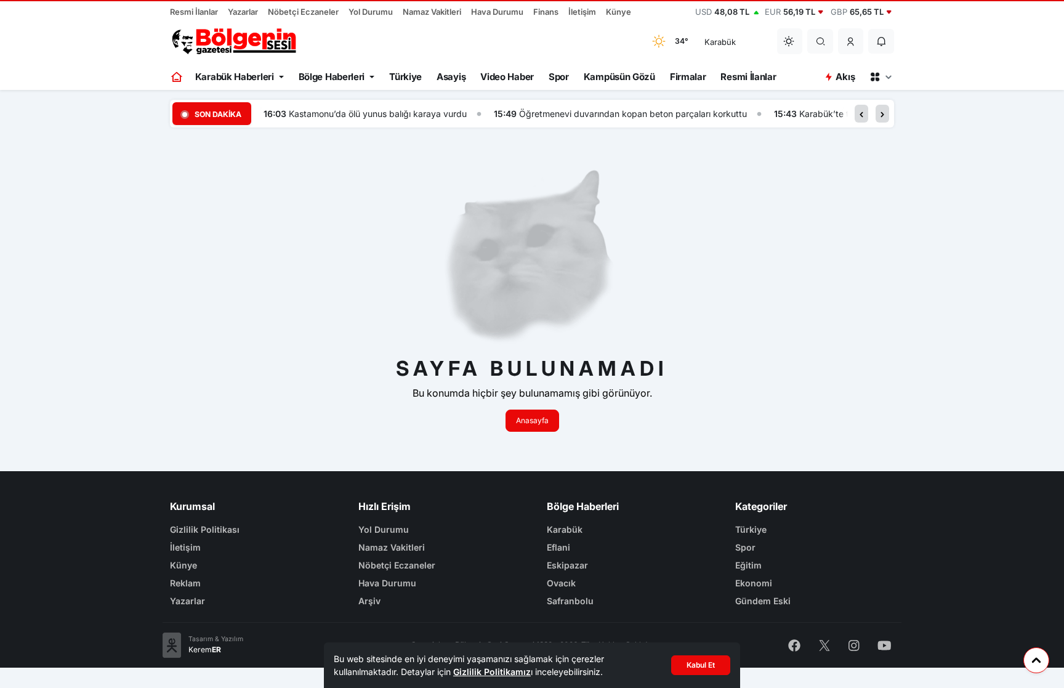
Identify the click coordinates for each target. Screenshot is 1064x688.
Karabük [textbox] (720, 42)
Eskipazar (567, 565)
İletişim (582, 12)
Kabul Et (701, 665)
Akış (845, 77)
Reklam (185, 583)
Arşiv (369, 601)
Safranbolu (570, 601)
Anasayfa (532, 420)
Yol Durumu (371, 12)
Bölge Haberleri (332, 77)
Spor (559, 77)
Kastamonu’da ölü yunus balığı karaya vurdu (378, 113)
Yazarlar (243, 12)
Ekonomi (753, 583)
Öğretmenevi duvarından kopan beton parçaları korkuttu (633, 113)
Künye (618, 12)
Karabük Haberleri (234, 77)
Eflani (558, 547)
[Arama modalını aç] (820, 41)
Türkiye (405, 77)
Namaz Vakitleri (432, 12)
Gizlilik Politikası (205, 529)
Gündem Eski (763, 601)
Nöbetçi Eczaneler (303, 12)
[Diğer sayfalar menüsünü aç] (880, 77)
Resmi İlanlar (194, 12)
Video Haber (507, 77)
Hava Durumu (497, 12)
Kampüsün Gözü (619, 77)
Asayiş (451, 77)
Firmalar (688, 77)
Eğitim (748, 565)
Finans (545, 12)
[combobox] (733, 41)
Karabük (564, 529)
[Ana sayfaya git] (177, 77)
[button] (851, 41)
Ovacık (561, 583)
